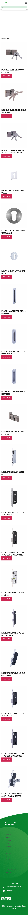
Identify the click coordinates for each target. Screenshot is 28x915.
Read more (6, 76)
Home (3, 14)
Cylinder (7, 843)
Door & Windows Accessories (12, 869)
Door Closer (8, 853)
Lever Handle (8, 863)
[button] (26, 3)
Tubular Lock (8, 846)
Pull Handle (8, 840)
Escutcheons (9, 866)
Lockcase (8, 837)
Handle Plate (8, 834)
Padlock (7, 831)
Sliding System (9, 849)
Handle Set (8, 859)
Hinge (7, 856)
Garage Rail (8, 872)
